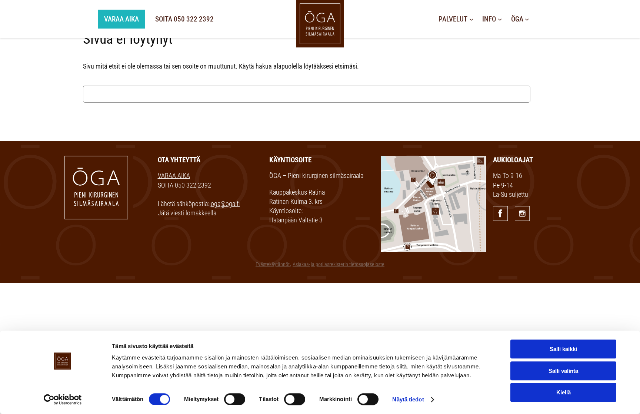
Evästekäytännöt (273, 264)
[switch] (234, 399)
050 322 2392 (193, 185)
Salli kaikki (563, 349)
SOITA (184, 19)
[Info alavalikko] (500, 19)
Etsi (545, 94)
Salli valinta (563, 371)
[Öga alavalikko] (527, 19)
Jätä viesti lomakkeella (187, 213)
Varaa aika (121, 19)
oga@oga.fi (225, 204)
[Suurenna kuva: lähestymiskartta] (476, 165)
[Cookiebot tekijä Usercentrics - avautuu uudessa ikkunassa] (62, 399)
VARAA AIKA (174, 175)
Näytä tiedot (408, 399)
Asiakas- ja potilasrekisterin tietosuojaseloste (338, 264)
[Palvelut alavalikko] (471, 19)
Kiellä (563, 392)
